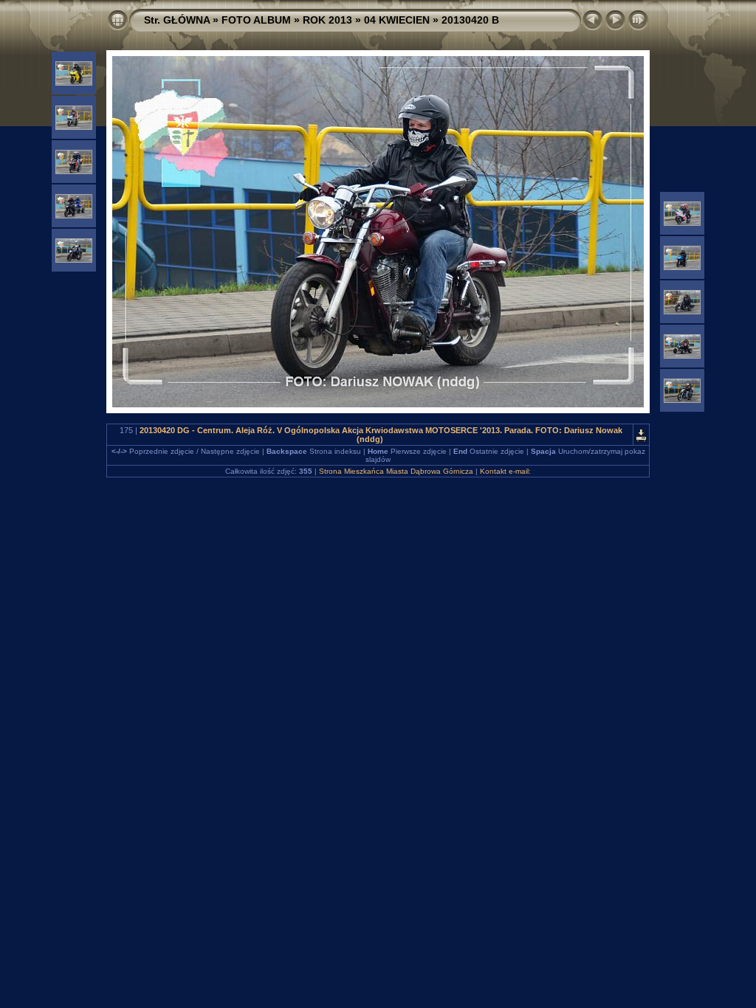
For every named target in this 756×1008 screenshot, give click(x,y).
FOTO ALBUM (256, 20)
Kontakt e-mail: (505, 471)
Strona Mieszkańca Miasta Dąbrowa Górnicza (396, 471)
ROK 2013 (327, 20)
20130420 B (470, 20)
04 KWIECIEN (397, 20)
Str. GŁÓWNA (177, 20)
